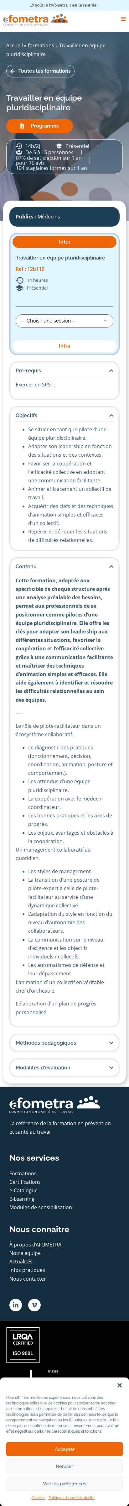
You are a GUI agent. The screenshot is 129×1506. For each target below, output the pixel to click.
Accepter (65, 1449)
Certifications (25, 1181)
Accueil (14, 45)
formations (41, 45)
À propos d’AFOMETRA (35, 1244)
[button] (119, 1385)
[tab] (64, 242)
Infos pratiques (27, 1270)
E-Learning (21, 1198)
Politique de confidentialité (72, 1498)
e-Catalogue (23, 1190)
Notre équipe (25, 1253)
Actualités (21, 1261)
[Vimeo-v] (34, 1305)
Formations (23, 1173)
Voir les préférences (64, 1484)
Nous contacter (27, 1278)
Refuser (64, 1466)
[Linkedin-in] (15, 1305)
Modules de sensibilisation (40, 1207)
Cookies (38, 1498)
